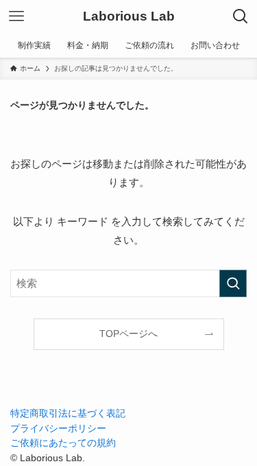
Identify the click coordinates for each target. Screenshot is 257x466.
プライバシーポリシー (58, 428)
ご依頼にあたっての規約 (63, 443)
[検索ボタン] (240, 16)
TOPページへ (128, 334)
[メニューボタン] (16, 16)
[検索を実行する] (233, 283)
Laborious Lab (129, 16)
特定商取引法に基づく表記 (67, 413)
